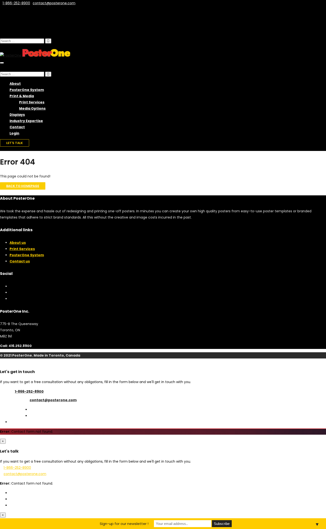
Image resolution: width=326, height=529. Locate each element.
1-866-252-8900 (29, 391)
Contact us (20, 261)
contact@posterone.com (53, 400)
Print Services (31, 102)
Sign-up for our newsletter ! (124, 523)
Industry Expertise (26, 120)
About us (18, 242)
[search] (22, 40)
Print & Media (22, 96)
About (15, 83)
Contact (17, 127)
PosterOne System (27, 89)
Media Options (32, 108)
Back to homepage (22, 186)
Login (14, 133)
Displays (17, 114)
